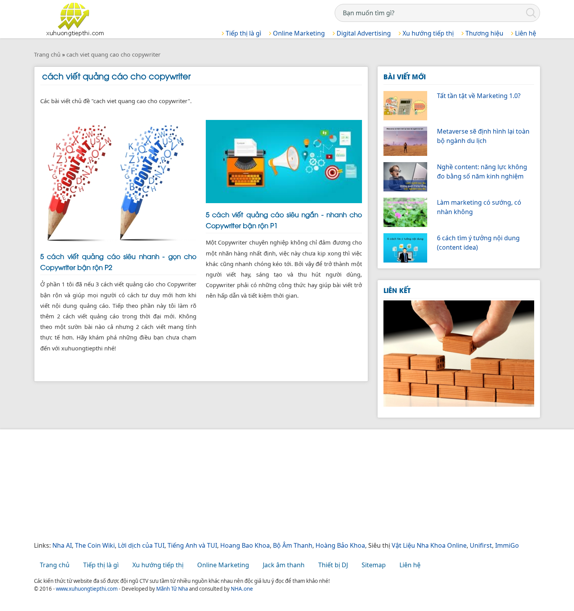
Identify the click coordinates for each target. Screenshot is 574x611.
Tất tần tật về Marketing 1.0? (479, 95)
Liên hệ (524, 33)
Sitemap (374, 565)
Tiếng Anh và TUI (192, 545)
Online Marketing (298, 33)
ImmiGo (507, 545)
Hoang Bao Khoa (245, 545)
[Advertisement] (268, 486)
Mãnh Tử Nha (172, 588)
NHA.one (242, 588)
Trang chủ (55, 565)
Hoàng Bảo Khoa (340, 545)
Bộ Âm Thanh (292, 545)
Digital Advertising (363, 33)
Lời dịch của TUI (141, 545)
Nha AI (62, 545)
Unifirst (481, 545)
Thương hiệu (483, 33)
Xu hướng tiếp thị (427, 33)
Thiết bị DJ (333, 565)
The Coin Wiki (95, 545)
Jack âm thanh (284, 565)
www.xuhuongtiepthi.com (87, 588)
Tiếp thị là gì (242, 33)
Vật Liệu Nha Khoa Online (429, 545)
